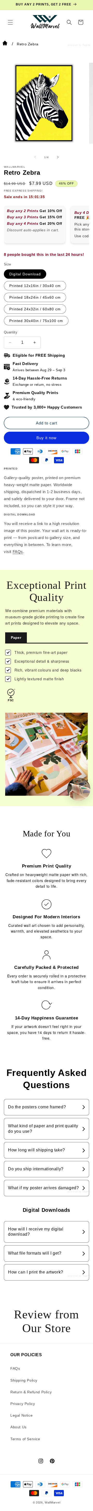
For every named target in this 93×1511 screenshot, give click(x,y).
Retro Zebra (27, 44)
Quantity (10, 332)
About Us (18, 1427)
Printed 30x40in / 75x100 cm (36, 321)
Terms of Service (25, 1439)
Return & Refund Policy (31, 1392)
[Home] (5, 44)
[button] (10, 22)
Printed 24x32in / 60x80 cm (35, 309)
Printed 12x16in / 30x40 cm (35, 286)
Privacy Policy (22, 1404)
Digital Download (25, 274)
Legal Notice (21, 1415)
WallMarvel (52, 1502)
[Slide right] (58, 157)
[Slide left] (35, 157)
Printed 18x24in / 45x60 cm (35, 297)
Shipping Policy (23, 1380)
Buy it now (46, 438)
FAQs (18, 551)
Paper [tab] (16, 637)
